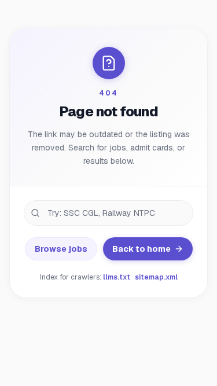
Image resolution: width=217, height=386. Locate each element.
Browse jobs (61, 249)
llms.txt (116, 277)
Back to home (141, 249)
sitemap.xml (156, 277)
